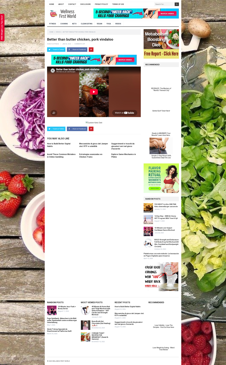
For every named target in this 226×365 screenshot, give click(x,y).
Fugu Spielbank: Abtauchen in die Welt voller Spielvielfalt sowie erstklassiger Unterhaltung (62, 320)
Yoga (109, 24)
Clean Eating (86, 24)
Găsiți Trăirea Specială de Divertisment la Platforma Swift (59, 330)
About (61, 4)
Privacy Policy (101, 4)
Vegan (99, 24)
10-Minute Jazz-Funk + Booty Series (67, 308)
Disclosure (85, 4)
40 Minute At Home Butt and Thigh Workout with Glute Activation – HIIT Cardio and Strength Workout (101, 310)
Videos (118, 24)
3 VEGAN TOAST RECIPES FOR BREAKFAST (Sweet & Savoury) (100, 336)
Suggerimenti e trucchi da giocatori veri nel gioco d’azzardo (122, 146)
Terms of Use (118, 4)
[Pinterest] (91, 49)
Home (51, 4)
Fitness (52, 24)
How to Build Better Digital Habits (128, 307)
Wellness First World (61, 361)
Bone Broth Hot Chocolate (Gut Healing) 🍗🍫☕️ (101, 323)
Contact (72, 4)
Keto (74, 24)
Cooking (64, 24)
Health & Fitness (53, 44)
